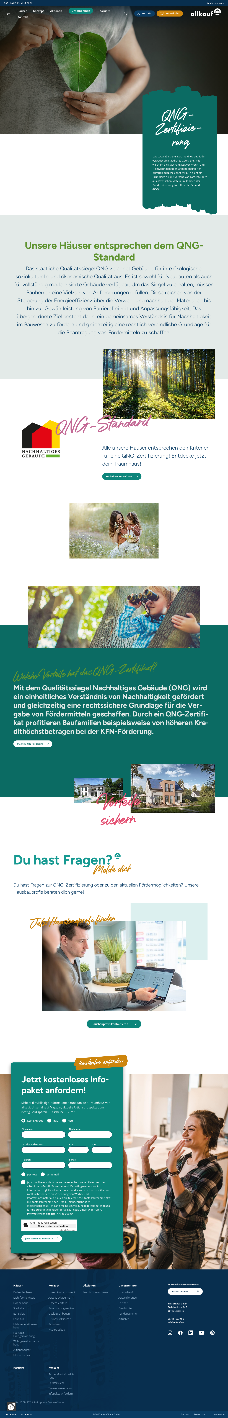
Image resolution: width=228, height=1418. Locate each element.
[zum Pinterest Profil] (212, 1333)
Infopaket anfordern (60, 1393)
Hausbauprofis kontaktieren (110, 1024)
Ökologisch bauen (59, 1313)
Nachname (75, 1129)
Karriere (105, 11)
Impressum (218, 1414)
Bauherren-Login (215, 2)
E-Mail (72, 1159)
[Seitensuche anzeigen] (125, 13)
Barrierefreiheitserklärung (61, 1376)
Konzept (38, 11)
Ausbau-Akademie (59, 1297)
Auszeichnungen (128, 1297)
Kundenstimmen (128, 1313)
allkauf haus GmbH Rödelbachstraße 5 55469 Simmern (177, 1307)
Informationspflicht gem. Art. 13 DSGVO (50, 1213)
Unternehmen (81, 10)
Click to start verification (53, 1226)
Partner (123, 1303)
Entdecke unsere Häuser (119, 476)
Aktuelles (123, 1319)
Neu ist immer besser (96, 1292)
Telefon (26, 1159)
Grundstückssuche (59, 1319)
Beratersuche (56, 1383)
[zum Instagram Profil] (170, 1333)
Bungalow (19, 1313)
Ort (94, 1144)
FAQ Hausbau (56, 1329)
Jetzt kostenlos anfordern (39, 1238)
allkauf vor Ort (180, 1291)
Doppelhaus (20, 1303)
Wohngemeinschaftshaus (26, 1342)
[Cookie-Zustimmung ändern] (11, 1406)
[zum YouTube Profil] (201, 1333)
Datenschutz (201, 1414)
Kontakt (22, 17)
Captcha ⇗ (67, 1230)
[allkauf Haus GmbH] (206, 13)
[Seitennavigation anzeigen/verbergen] (9, 13)
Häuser (22, 11)
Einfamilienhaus (22, 1292)
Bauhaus (18, 1319)
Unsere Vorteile (57, 1303)
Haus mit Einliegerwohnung (24, 1334)
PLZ (71, 1144)
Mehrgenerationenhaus (25, 1325)
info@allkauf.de (176, 1322)
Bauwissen (54, 1324)
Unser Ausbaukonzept (61, 1292)
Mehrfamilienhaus (24, 1297)
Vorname (27, 1129)
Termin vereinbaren (60, 1388)
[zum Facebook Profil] (180, 1333)
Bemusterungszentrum (62, 1308)
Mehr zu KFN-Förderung (30, 743)
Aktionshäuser (21, 1350)
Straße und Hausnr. (33, 1144)
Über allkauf (125, 1292)
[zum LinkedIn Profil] (190, 1333)
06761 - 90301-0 (176, 1318)
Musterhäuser (21, 1355)
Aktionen (56, 11)
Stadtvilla (18, 1308)
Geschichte (125, 1308)
